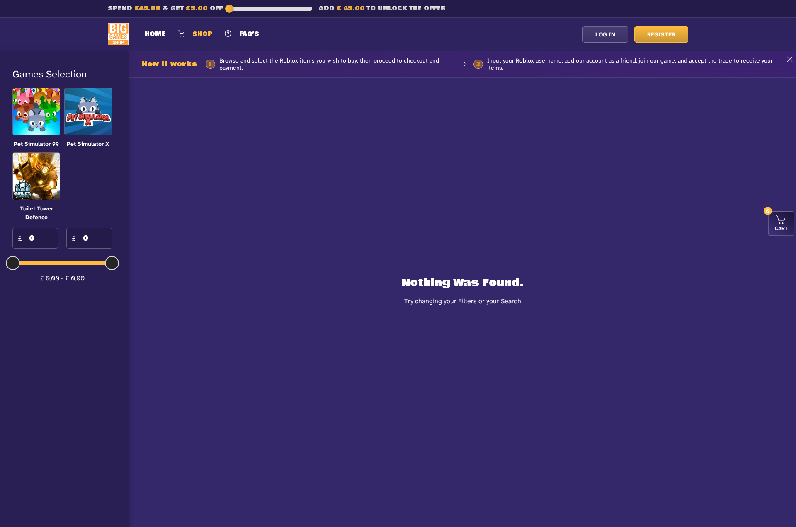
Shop (202, 34)
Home (155, 34)
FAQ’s (249, 34)
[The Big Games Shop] (118, 33)
